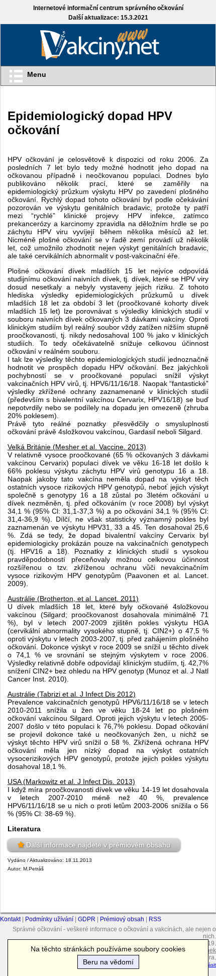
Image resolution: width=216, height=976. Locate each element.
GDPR (86, 919)
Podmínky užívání (49, 919)
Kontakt (10, 919)
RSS (155, 919)
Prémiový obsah (122, 919)
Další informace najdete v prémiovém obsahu (98, 845)
